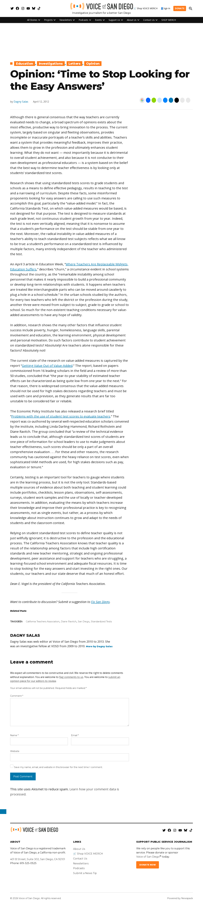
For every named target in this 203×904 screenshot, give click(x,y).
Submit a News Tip (85, 873)
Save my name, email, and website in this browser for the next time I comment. (58, 767)
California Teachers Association (42, 621)
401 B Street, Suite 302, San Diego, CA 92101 (37, 859)
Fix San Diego (100, 602)
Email (75, 735)
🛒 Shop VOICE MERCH (145, 8)
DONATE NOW (147, 865)
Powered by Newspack (180, 898)
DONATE (179, 8)
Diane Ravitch (68, 621)
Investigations (51, 63)
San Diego (83, 621)
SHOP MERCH (168, 19)
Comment (16, 695)
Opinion (93, 63)
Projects (48, 19)
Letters (75, 63)
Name (14, 735)
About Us (131, 19)
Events (98, 19)
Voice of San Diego (148, 856)
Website (14, 751)
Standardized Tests (101, 621)
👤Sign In (165, 8)
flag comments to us (71, 677)
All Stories (32, 19)
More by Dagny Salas (99, 646)
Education (24, 63)
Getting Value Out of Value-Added (47, 365)
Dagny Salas (21, 101)
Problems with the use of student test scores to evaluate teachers (60, 416)
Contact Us (149, 19)
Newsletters (65, 19)
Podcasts (83, 19)
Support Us (114, 19)
